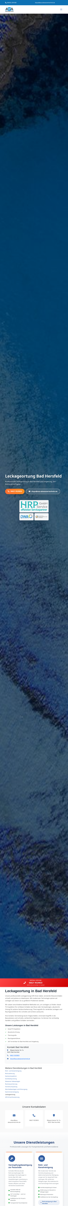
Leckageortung (10, 1094)
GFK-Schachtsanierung (12, 1097)
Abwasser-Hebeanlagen (12, 1081)
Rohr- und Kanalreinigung (13, 1071)
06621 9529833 (16, 491)
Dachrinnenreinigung (12, 1092)
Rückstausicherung (11, 1084)
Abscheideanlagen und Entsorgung (16, 1089)
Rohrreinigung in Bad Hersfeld (49, 1202)
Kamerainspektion (11, 1076)
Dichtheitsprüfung (11, 1079)
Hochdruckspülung (11, 1087)
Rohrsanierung (10, 1073)
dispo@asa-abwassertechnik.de (45, 3)
